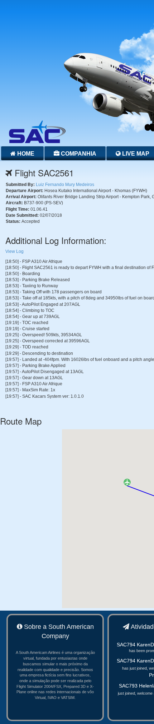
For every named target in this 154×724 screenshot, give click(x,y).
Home (25, 154)
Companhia (77, 154)
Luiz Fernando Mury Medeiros (65, 184)
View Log (14, 251)
